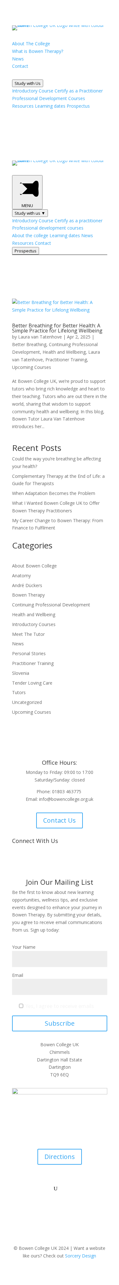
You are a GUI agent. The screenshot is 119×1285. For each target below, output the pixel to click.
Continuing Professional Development (51, 605)
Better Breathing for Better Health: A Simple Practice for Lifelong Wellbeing (57, 328)
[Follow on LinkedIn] (66, 861)
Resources (23, 106)
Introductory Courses (34, 624)
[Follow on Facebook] (41, 861)
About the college (30, 235)
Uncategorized (27, 702)
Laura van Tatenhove (40, 337)
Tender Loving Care (32, 683)
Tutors (19, 692)
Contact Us (59, 820)
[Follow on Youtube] (53, 861)
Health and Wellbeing (64, 352)
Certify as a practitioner (78, 221)
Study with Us (28, 83)
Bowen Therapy (28, 595)
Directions (59, 1156)
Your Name (24, 947)
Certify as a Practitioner (79, 91)
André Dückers (27, 585)
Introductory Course (32, 91)
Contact (43, 243)
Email (17, 975)
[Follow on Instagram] (79, 861)
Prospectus (78, 106)
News (87, 235)
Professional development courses (47, 228)
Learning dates (50, 106)
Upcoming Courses (31, 367)
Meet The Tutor (28, 634)
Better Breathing (29, 344)
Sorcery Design (80, 1256)
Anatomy (21, 576)
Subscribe (60, 1023)
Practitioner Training (66, 360)
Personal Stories (29, 653)
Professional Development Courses (48, 98)
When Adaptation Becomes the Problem (53, 493)
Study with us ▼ (30, 213)
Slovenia (20, 673)
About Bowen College (34, 566)
